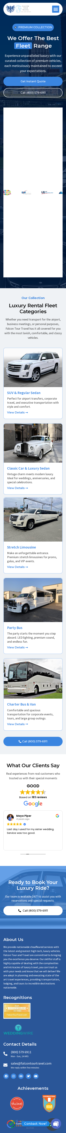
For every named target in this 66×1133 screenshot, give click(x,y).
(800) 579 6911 (21, 1052)
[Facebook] (6, 1076)
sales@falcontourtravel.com (31, 1063)
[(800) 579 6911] (5, 1054)
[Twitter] (28, 1076)
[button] (55, 9)
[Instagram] (13, 1076)
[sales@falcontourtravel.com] (5, 1065)
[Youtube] (36, 1076)
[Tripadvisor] (21, 1076)
